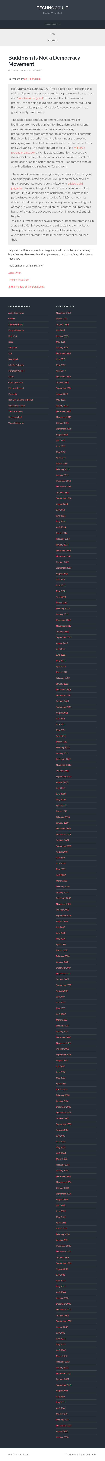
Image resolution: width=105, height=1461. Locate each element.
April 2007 (61, 1014)
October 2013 (62, 562)
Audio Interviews (16, 313)
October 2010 (62, 770)
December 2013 (63, 550)
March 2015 (61, 463)
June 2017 (60, 359)
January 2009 (62, 892)
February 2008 (63, 956)
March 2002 (61, 1356)
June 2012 (60, 655)
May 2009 (60, 869)
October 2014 (62, 492)
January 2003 (62, 1298)
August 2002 (62, 1327)
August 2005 (62, 1130)
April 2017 (61, 371)
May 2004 (60, 1217)
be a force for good (30, 98)
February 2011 (63, 747)
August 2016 (62, 394)
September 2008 (63, 915)
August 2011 (62, 712)
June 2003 (60, 1280)
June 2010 (60, 794)
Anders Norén (82, 1455)
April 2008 (61, 944)
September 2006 (63, 1054)
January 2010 (62, 823)
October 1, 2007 (17, 70)
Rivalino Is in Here (16, 405)
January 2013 (62, 614)
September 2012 (63, 637)
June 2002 (60, 1338)
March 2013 (61, 602)
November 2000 (63, 1425)
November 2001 (63, 1373)
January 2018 (62, 347)
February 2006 (63, 1095)
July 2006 (60, 1066)
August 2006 (62, 1060)
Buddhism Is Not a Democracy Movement (44, 60)
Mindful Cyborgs (16, 365)
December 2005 (63, 1107)
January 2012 (62, 683)
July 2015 (60, 440)
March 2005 (61, 1159)
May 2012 (60, 660)
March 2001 (61, 1414)
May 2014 (60, 521)
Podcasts (12, 394)
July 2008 (60, 927)
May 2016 (60, 399)
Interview (12, 347)
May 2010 (60, 799)
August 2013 (62, 573)
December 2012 (63, 620)
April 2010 (61, 805)
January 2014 (62, 544)
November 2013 (63, 556)
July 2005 (60, 1136)
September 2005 (63, 1124)
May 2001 (60, 1402)
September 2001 (63, 1385)
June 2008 (60, 933)
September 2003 (63, 1263)
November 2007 (63, 973)
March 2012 (61, 672)
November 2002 (63, 1309)
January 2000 (62, 1437)
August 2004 (62, 1199)
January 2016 (62, 405)
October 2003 (62, 1257)
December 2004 (63, 1176)
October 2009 (62, 840)
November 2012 (63, 626)
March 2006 (61, 1089)
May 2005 (60, 1147)
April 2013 (61, 597)
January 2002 (62, 1367)
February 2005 (63, 1164)
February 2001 (63, 1419)
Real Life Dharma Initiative (20, 399)
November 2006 (63, 1043)
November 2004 (63, 1182)
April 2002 (61, 1350)
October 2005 (62, 1118)
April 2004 (61, 1222)
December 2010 (63, 759)
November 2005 (63, 1112)
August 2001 (62, 1390)
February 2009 (63, 886)
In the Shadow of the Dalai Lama (26, 286)
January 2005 (62, 1170)
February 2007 (63, 1025)
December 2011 (63, 689)
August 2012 (62, 643)
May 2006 (60, 1078)
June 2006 (60, 1072)
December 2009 (63, 828)
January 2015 (62, 475)
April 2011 (61, 736)
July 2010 (60, 788)
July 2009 (60, 857)
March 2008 (61, 950)
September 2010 (63, 776)
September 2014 (63, 498)
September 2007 (63, 985)
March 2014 (61, 533)
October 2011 (62, 701)
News (11, 376)
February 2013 (63, 608)
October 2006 (62, 1048)
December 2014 (63, 481)
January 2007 (62, 1031)
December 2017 (63, 353)
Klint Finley (36, 70)
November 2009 (63, 834)
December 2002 (63, 1304)
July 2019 (60, 330)
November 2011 (63, 695)
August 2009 (62, 852)
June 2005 (60, 1141)
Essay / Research (16, 330)
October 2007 (62, 979)
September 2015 (63, 428)
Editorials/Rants (15, 324)
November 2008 (63, 904)
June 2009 (60, 863)
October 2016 (62, 382)
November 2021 (63, 313)
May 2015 (60, 452)
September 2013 (63, 568)
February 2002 (63, 1361)
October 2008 (62, 909)
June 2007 (60, 1002)
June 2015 (60, 446)
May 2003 (60, 1286)
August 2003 (62, 1269)
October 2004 (62, 1188)
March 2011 (61, 741)
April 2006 (61, 1083)
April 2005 (61, 1153)
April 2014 (61, 527)
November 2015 (63, 417)
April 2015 (61, 457)
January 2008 (62, 962)
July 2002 (60, 1332)
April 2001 (61, 1408)
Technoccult (52, 7)
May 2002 (60, 1344)
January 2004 (62, 1240)
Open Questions (15, 382)
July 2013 (60, 579)
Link (10, 353)
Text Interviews (15, 411)
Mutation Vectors (16, 371)
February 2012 (63, 678)
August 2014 (62, 504)
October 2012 (62, 631)
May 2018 (60, 342)
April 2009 (61, 875)
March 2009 (61, 880)
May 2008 (60, 938)
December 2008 (63, 898)
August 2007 (62, 991)
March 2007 (61, 1020)
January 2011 (62, 753)
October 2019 (62, 324)
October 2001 (62, 1379)
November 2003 (63, 1251)
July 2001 (60, 1396)
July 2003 (60, 1275)
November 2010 (63, 765)
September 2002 (63, 1321)
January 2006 (62, 1101)
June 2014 (60, 515)
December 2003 (63, 1246)
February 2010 (63, 817)
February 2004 (63, 1234)
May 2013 (60, 591)
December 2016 (63, 376)
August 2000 (62, 1431)
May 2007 (60, 1008)
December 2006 (63, 1037)
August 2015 (62, 434)
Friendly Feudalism (18, 279)
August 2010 (62, 782)
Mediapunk (13, 359)
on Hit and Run (32, 78)
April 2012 (61, 666)
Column (11, 318)
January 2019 (62, 336)
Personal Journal (16, 388)
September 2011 (63, 707)
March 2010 (61, 811)
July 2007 (60, 996)
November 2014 (63, 486)
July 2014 (60, 510)
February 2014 (63, 539)
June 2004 (60, 1211)
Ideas (10, 342)
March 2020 (61, 318)
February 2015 (63, 469)
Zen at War (14, 272)
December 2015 (63, 411)
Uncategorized (15, 417)
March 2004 (61, 1228)
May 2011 (60, 730)
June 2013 (60, 585)
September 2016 (63, 388)
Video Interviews (16, 423)
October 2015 (62, 423)
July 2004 (60, 1205)
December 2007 (63, 967)
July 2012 (60, 649)
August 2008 (62, 921)
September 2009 (63, 846)
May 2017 (60, 365)
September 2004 (63, 1193)
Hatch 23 (12, 336)
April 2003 (61, 1292)
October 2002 (62, 1315)
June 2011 (60, 724)
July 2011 (60, 718)
